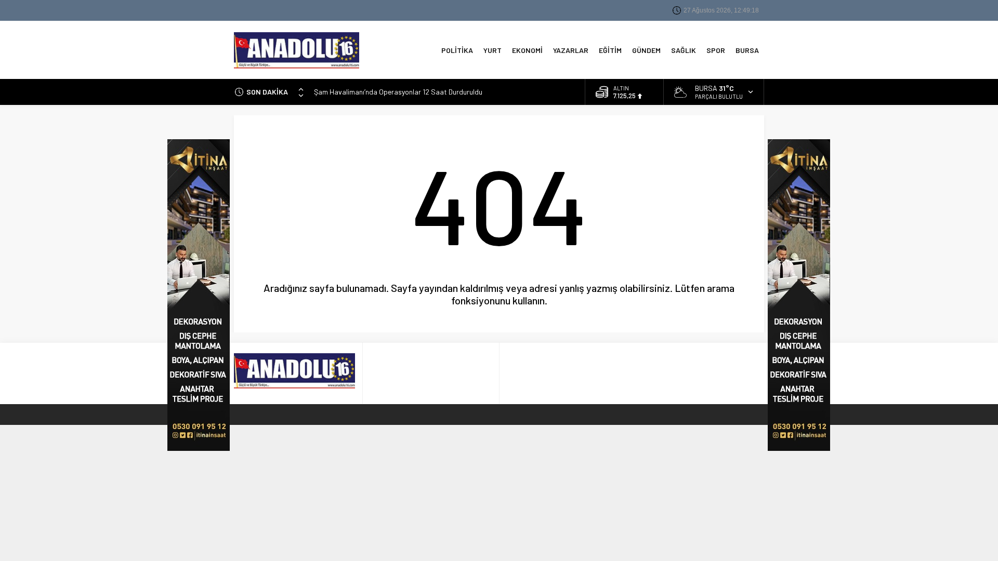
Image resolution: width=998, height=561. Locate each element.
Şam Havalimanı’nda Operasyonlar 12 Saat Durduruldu (398, 91)
